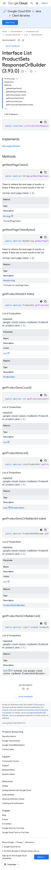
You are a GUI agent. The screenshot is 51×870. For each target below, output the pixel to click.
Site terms (29, 842)
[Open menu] (4, 3)
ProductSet (9, 377)
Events (5, 819)
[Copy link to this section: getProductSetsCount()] (34, 388)
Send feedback (13, 46)
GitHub (5, 786)
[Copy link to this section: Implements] (22, 139)
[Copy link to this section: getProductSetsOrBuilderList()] (43, 616)
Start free (10, 22)
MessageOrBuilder (11, 146)
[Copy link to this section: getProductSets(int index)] (37, 294)
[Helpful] (19, 40)
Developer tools (32, 31)
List (5, 507)
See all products (9, 736)
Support (5, 765)
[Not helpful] (23, 40)
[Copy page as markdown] (31, 71)
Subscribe (42, 857)
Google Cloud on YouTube (13, 828)
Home (4, 31)
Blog (4, 815)
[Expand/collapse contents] (17, 78)
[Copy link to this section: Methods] (19, 156)
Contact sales (8, 749)
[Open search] (31, 3)
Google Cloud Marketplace (13, 745)
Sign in (45, 3)
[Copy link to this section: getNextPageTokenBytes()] (38, 230)
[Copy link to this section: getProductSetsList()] (31, 453)
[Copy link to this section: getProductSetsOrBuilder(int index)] (5, 522)
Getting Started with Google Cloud (16, 790)
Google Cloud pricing (11, 741)
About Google (8, 842)
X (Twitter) (6, 824)
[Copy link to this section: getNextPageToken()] (30, 165)
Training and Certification (13, 803)
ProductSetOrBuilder (14, 605)
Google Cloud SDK (19, 11)
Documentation (16, 31)
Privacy (19, 842)
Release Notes (8, 770)
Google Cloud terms (12, 847)
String (6, 216)
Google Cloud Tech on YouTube (15, 832)
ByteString (9, 280)
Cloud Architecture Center (13, 799)
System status (8, 774)
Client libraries (21, 15)
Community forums (10, 761)
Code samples (8, 795)
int (5, 353)
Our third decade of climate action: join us (21, 851)
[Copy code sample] (45, 122)
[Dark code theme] (41, 122)
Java (38, 11)
